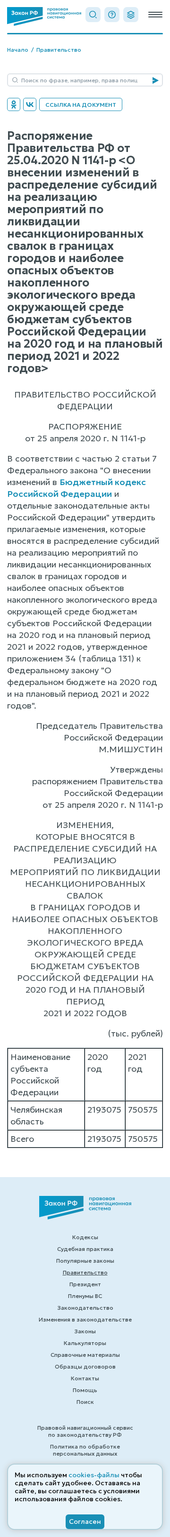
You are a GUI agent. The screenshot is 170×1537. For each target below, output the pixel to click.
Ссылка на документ (80, 104)
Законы (85, 1331)
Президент (85, 1284)
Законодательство (85, 1307)
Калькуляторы (85, 1342)
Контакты (85, 1378)
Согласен (85, 1521)
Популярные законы (85, 1260)
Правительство (58, 49)
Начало (17, 49)
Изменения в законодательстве (85, 1319)
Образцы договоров (85, 1366)
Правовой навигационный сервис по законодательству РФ (85, 1431)
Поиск (85, 1401)
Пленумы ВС (85, 1295)
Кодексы (85, 1237)
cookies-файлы (93, 1475)
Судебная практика (85, 1248)
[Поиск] (93, 14)
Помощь (85, 1390)
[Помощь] (111, 14)
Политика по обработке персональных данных (85, 1450)
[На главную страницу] (44, 16)
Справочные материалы (85, 1354)
